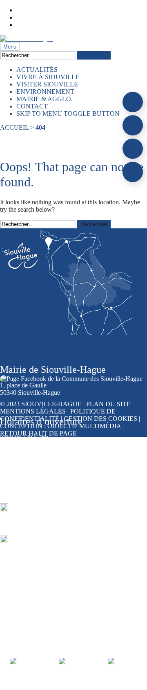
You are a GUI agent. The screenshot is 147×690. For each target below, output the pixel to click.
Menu (9, 47)
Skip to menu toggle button (68, 113)
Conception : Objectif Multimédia (60, 425)
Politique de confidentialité (58, 415)
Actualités (37, 69)
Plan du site (108, 403)
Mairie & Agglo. (44, 98)
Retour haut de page (38, 433)
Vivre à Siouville (48, 76)
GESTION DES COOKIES (101, 418)
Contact (32, 106)
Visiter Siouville (47, 84)
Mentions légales (33, 411)
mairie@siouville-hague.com (49, 545)
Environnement (45, 91)
